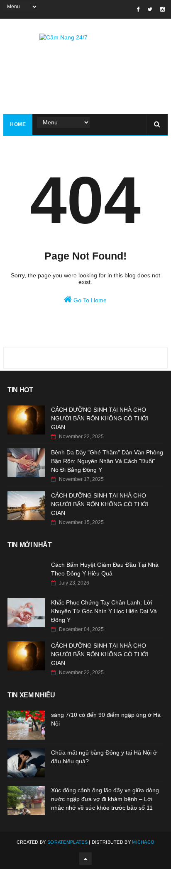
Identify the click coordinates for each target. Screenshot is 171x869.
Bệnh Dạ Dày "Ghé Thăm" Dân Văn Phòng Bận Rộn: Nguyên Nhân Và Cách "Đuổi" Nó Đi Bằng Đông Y (107, 461)
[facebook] (138, 9)
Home (18, 124)
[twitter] (149, 9)
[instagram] (162, 9)
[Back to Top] (85, 858)
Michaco (143, 842)
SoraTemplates (67, 842)
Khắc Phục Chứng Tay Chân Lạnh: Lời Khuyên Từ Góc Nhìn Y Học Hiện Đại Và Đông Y (104, 611)
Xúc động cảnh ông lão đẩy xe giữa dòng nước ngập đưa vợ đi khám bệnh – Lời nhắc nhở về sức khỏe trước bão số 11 (105, 799)
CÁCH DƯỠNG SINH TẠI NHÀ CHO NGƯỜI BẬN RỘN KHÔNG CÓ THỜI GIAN (100, 418)
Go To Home (89, 300)
